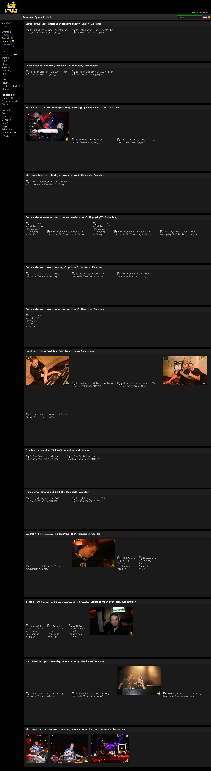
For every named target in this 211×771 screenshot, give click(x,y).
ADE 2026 (7, 41)
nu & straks (7, 45)
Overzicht (6, 31)
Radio (5, 73)
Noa (118, 601)
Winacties (10, 54)
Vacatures (7, 116)
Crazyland (31, 217)
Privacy (5, 135)
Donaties (6, 119)
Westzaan (96, 23)
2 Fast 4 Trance (34, 601)
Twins (68, 351)
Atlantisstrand (72, 450)
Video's (5, 64)
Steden (5, 104)
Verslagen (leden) (11, 86)
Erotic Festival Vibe (36, 23)
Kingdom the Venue (100, 729)
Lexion (85, 23)
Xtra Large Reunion (36, 175)
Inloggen (6, 23)
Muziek (5, 89)
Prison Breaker (34, 65)
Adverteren (7, 129)
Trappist (82, 534)
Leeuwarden (129, 601)
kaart (5, 48)
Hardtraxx (31, 351)
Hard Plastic (32, 661)
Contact (6, 110)
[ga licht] (209, 17)
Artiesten (7, 94)
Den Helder (91, 65)
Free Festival (33, 450)
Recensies (7, 70)
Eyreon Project (43, 17)
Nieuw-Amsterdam (83, 351)
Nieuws (5, 35)
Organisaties (8, 101)
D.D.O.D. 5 (31, 534)
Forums (6, 82)
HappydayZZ (96, 217)
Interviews (7, 67)
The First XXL (33, 107)
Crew (4, 113)
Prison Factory (75, 65)
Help (4, 126)
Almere (85, 450)
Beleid (5, 123)
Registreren (7, 26)
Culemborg (111, 217)
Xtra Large (31, 729)
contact (206, 12)
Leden (5, 79)
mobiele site (196, 12)
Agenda (6, 38)
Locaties (6, 98)
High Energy (32, 492)
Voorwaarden (9, 132)
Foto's (5, 61)
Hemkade (86, 175)
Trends (5, 57)
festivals (6, 51)
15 (120, 384)
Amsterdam (94, 534)
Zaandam (99, 175)
